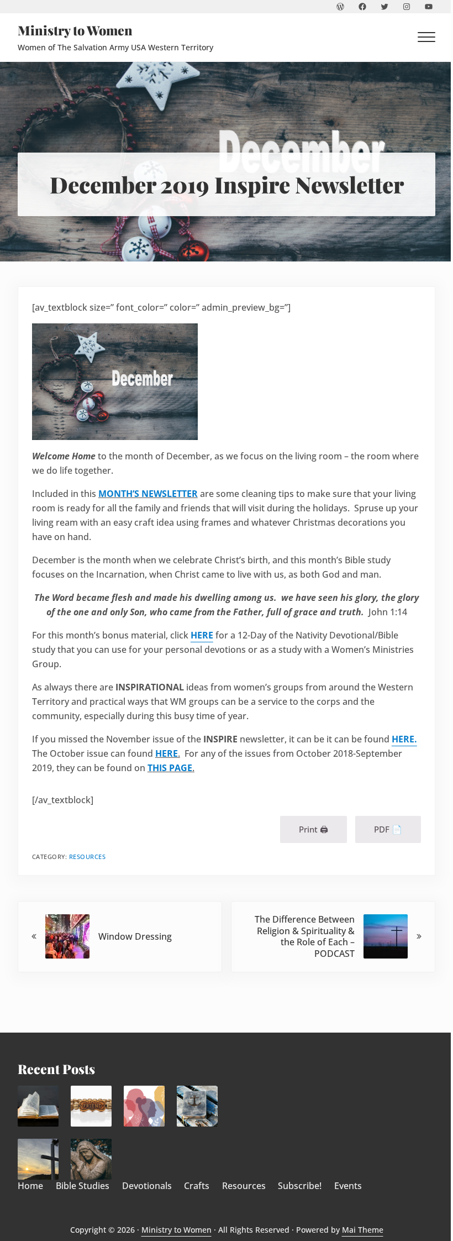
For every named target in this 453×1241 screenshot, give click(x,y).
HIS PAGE (172, 768)
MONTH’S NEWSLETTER (148, 494)
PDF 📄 (388, 829)
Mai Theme (362, 1230)
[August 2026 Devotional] (38, 1159)
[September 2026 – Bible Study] (38, 1106)
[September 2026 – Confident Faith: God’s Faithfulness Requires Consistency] (197, 1106)
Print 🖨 (313, 829)
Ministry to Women (75, 30)
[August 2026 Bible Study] (91, 1159)
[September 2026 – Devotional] (144, 1106)
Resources (87, 856)
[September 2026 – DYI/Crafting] (91, 1106)
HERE (166, 753)
